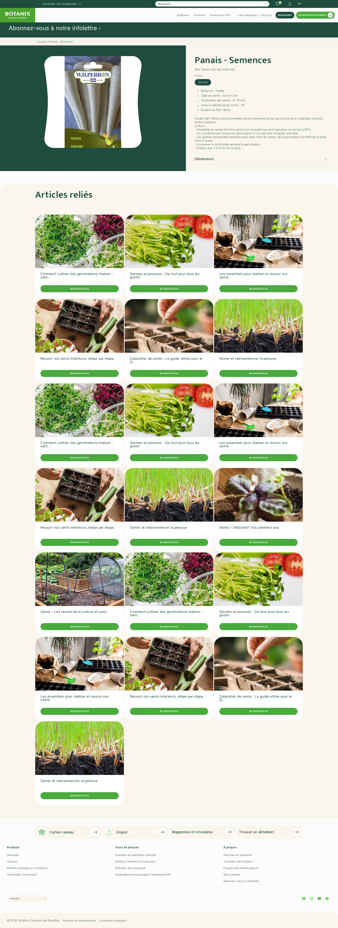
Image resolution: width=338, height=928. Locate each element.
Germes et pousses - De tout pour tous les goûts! (165, 275)
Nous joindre (231, 874)
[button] (184, 15)
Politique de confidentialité (79, 920)
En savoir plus (79, 289)
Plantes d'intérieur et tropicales (135, 861)
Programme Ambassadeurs (241, 868)
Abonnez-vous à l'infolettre (241, 881)
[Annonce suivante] (150, 4)
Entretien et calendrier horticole (135, 855)
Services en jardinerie (237, 855)
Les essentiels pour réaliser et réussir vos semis (253, 275)
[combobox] (212, 4)
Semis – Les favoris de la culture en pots (73, 612)
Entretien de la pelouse (130, 868)
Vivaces (12, 861)
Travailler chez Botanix (238, 861)
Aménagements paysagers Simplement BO (143, 874)
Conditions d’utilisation (113, 920)
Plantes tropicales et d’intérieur (27, 868)
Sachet (202, 82)
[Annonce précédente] (38, 4)
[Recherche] (265, 4)
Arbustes (13, 855)
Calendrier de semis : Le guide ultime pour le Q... (166, 360)
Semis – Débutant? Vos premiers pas (249, 527)
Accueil (41, 41)
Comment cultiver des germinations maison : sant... (76, 275)
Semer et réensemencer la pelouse (247, 358)
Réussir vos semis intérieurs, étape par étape (77, 358)
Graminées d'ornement (22, 874)
